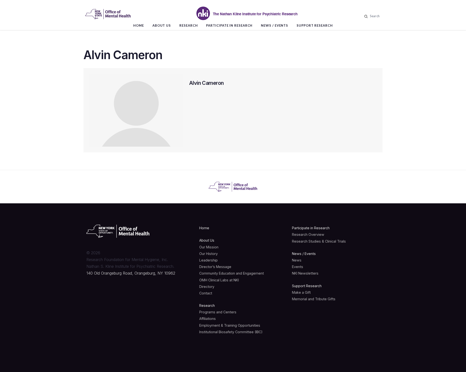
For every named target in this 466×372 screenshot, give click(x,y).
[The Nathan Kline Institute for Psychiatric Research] (108, 14)
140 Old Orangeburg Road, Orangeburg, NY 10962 (130, 273)
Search (374, 16)
